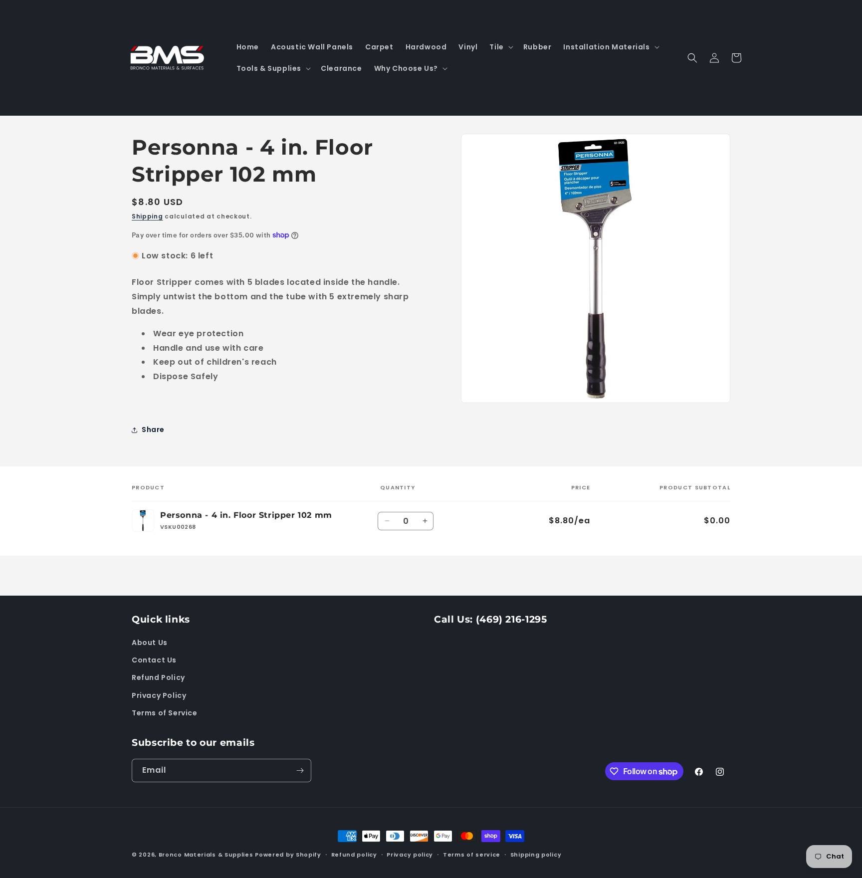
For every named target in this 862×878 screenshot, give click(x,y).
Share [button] (153, 430)
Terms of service (471, 855)
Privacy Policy (159, 695)
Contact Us (154, 660)
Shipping (147, 216)
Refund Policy (158, 678)
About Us (150, 643)
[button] (500, 46)
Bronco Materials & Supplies (206, 855)
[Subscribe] (300, 770)
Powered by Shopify (288, 855)
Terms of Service (165, 713)
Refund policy (354, 855)
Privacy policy (410, 855)
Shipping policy (536, 855)
